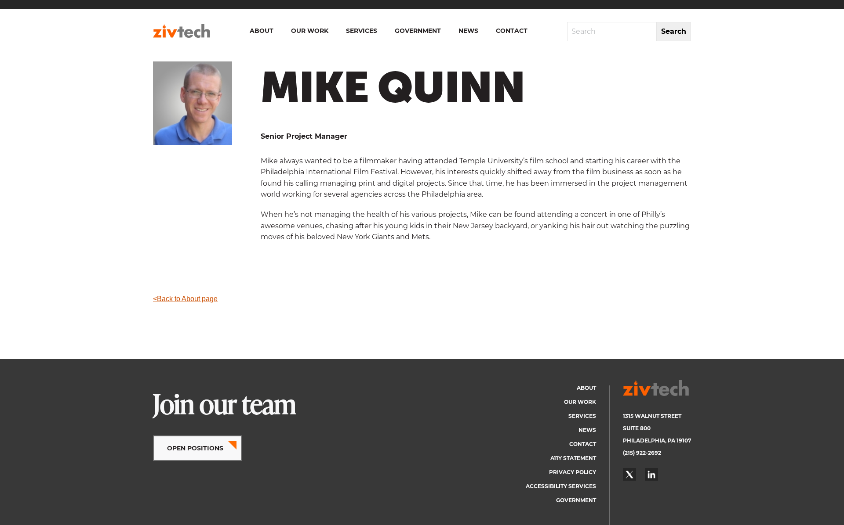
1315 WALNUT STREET (652, 416)
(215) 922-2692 (642, 452)
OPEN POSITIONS (195, 448)
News (468, 31)
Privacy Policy (572, 472)
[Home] (181, 31)
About (261, 31)
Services (361, 31)
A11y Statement (573, 458)
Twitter (629, 474)
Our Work (309, 31)
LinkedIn (651, 474)
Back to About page (187, 298)
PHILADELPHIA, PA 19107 (657, 440)
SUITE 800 (637, 428)
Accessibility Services (561, 486)
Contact (512, 31)
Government (418, 31)
